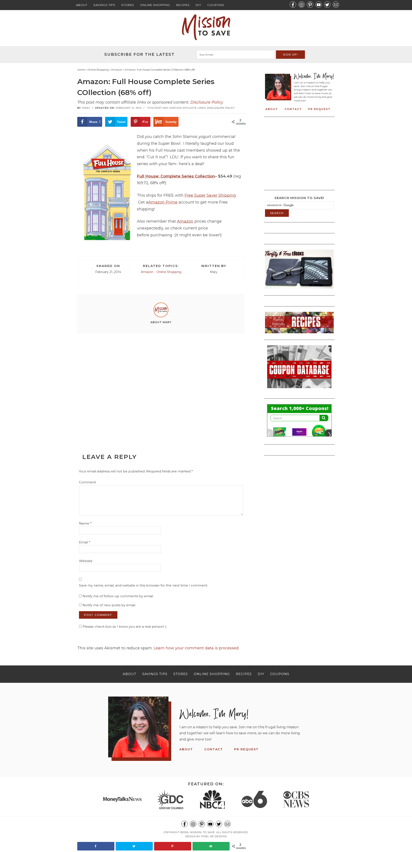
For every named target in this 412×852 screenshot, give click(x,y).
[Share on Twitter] (134, 846)
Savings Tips (104, 5)
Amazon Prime (162, 202)
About (81, 5)
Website (85, 561)
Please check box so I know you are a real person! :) (124, 626)
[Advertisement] (161, 384)
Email (84, 542)
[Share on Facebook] (95, 846)
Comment (87, 482)
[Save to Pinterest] (172, 846)
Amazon (185, 221)
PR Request (319, 109)
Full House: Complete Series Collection (176, 176)
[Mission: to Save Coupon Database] (299, 389)
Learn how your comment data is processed (196, 648)
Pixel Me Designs (214, 836)
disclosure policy (221, 107)
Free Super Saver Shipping (210, 195)
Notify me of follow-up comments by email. (118, 596)
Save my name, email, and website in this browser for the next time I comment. (143, 585)
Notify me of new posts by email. (109, 605)
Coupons (215, 5)
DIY (198, 5)
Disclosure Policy (206, 102)
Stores (127, 5)
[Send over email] (211, 846)
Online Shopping (155, 5)
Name (85, 523)
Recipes (183, 5)
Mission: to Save (206, 27)
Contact (293, 109)
